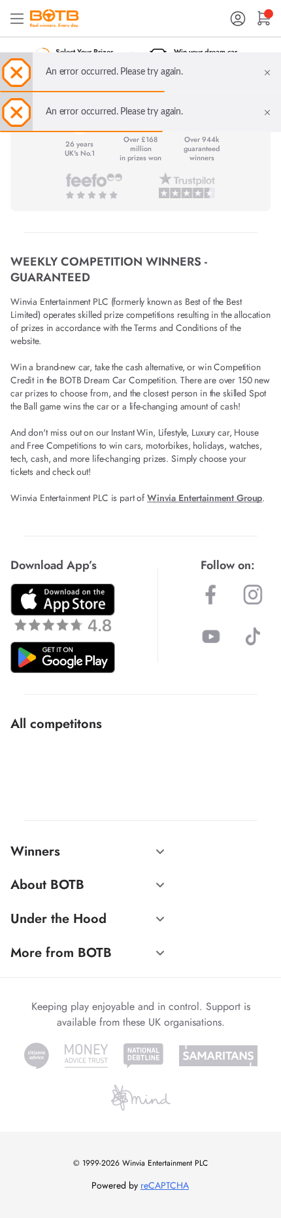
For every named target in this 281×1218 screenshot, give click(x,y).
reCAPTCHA (164, 1185)
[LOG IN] (238, 18)
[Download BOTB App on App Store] (62, 607)
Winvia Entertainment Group (204, 497)
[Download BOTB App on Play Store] (62, 657)
